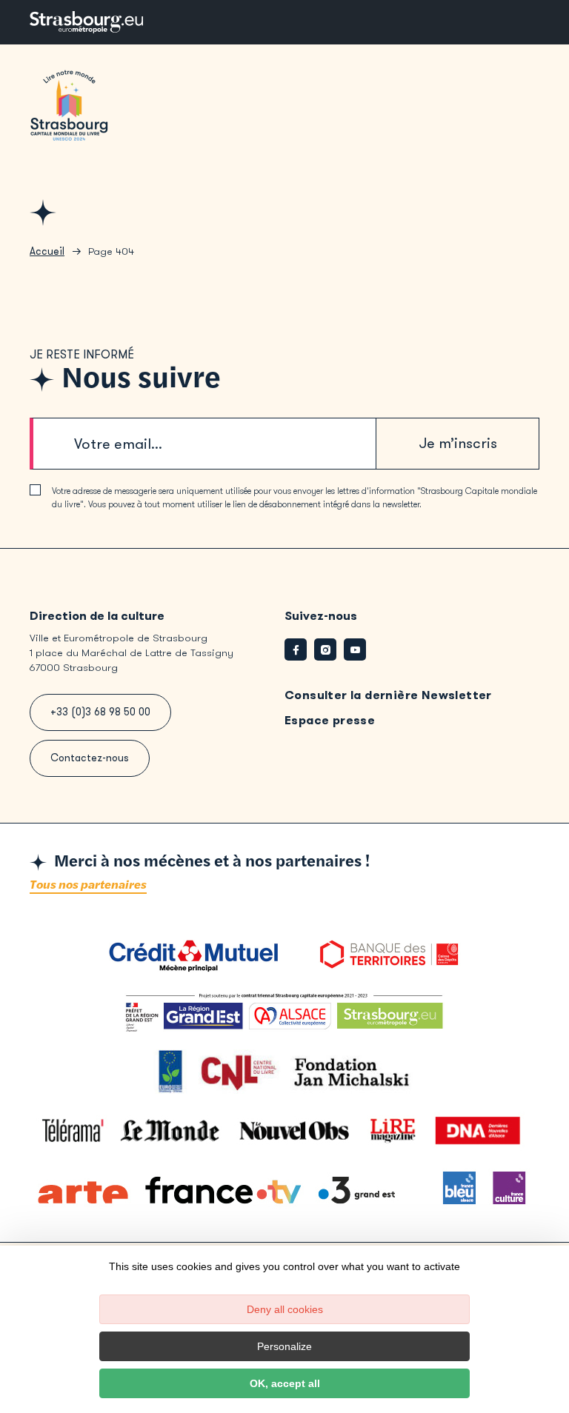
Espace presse (329, 720)
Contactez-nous (89, 758)
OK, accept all (285, 1383)
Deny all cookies (285, 1309)
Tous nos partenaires (88, 885)
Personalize (284, 1346)
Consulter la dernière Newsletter (388, 695)
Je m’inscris (458, 443)
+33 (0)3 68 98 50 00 (100, 712)
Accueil (47, 251)
